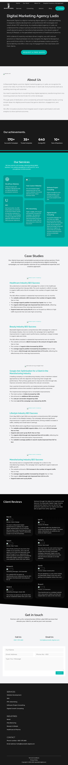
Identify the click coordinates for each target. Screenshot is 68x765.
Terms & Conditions (34, 758)
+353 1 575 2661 (18, 640)
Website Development (14, 695)
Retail (8, 719)
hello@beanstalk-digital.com (50, 640)
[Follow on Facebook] (7, 750)
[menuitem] (18, 3)
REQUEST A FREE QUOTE (34, 52)
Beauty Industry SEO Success (23, 326)
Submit (59, 673)
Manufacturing (11, 723)
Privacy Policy (34, 760)
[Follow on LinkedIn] (14, 750)
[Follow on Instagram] (10, 750)
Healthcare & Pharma (13, 729)
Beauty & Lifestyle (12, 726)
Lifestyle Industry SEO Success (24, 413)
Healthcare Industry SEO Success (25, 283)
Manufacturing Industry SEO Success (26, 459)
